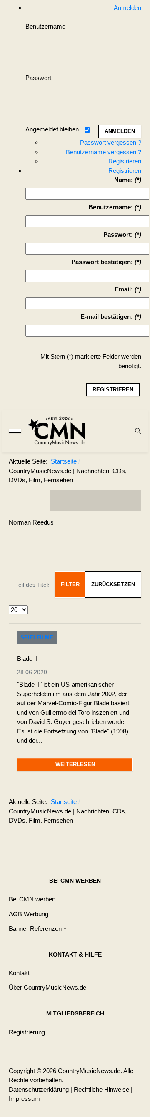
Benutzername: (110, 207)
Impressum (24, 1098)
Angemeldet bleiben (52, 129)
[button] (38, 928)
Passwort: (118, 234)
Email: (124, 289)
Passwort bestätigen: (102, 261)
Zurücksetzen (113, 584)
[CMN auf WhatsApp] (95, 500)
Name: (123, 179)
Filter (70, 584)
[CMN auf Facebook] (62, 500)
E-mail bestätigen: (106, 316)
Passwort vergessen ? (110, 142)
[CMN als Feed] (128, 500)
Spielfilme (36, 637)
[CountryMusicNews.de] (60, 431)
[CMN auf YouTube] (112, 500)
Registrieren (124, 161)
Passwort (38, 77)
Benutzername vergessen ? (103, 151)
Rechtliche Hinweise (101, 1089)
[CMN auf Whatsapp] (99, 840)
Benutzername (45, 26)
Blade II (27, 658)
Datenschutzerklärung (39, 1089)
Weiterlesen (75, 764)
